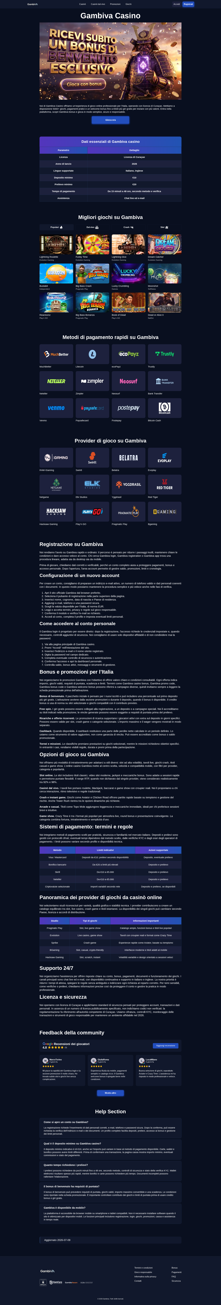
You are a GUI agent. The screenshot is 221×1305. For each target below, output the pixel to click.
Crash (126, 227)
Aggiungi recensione (165, 1046)
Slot (162, 227)
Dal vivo (90, 227)
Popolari (55, 227)
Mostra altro (110, 1093)
